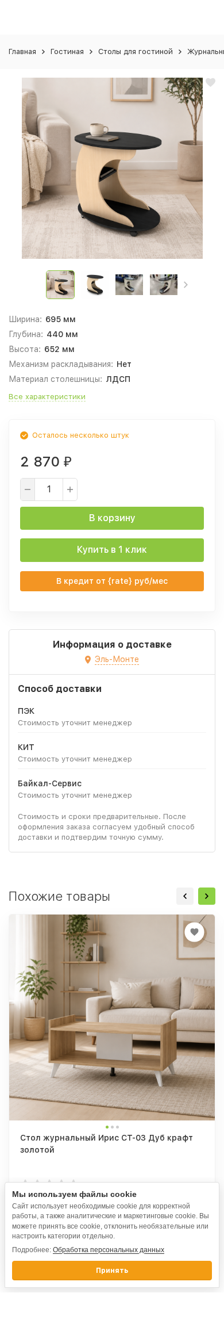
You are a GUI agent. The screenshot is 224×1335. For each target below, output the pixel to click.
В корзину (112, 517)
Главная (22, 51)
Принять (112, 1271)
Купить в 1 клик (112, 549)
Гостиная (67, 51)
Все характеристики (47, 396)
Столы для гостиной (135, 51)
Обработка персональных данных (108, 1250)
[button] (186, 284)
